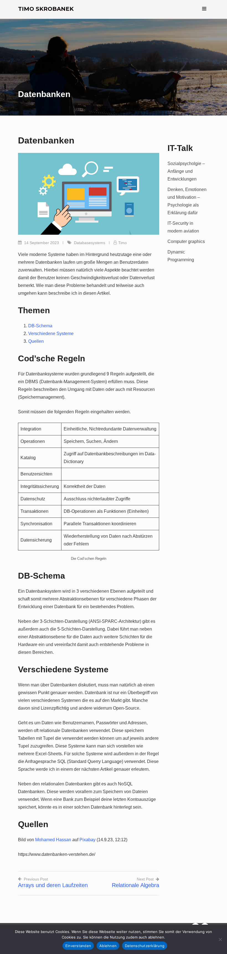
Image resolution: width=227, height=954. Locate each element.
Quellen (36, 341)
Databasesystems (89, 243)
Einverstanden (78, 945)
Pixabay (87, 839)
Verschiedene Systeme (51, 333)
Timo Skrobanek (46, 9)
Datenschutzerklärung (144, 945)
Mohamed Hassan (53, 839)
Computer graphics (186, 241)
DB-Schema (40, 325)
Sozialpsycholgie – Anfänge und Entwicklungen (186, 171)
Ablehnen (108, 945)
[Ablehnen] (220, 939)
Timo (122, 243)
